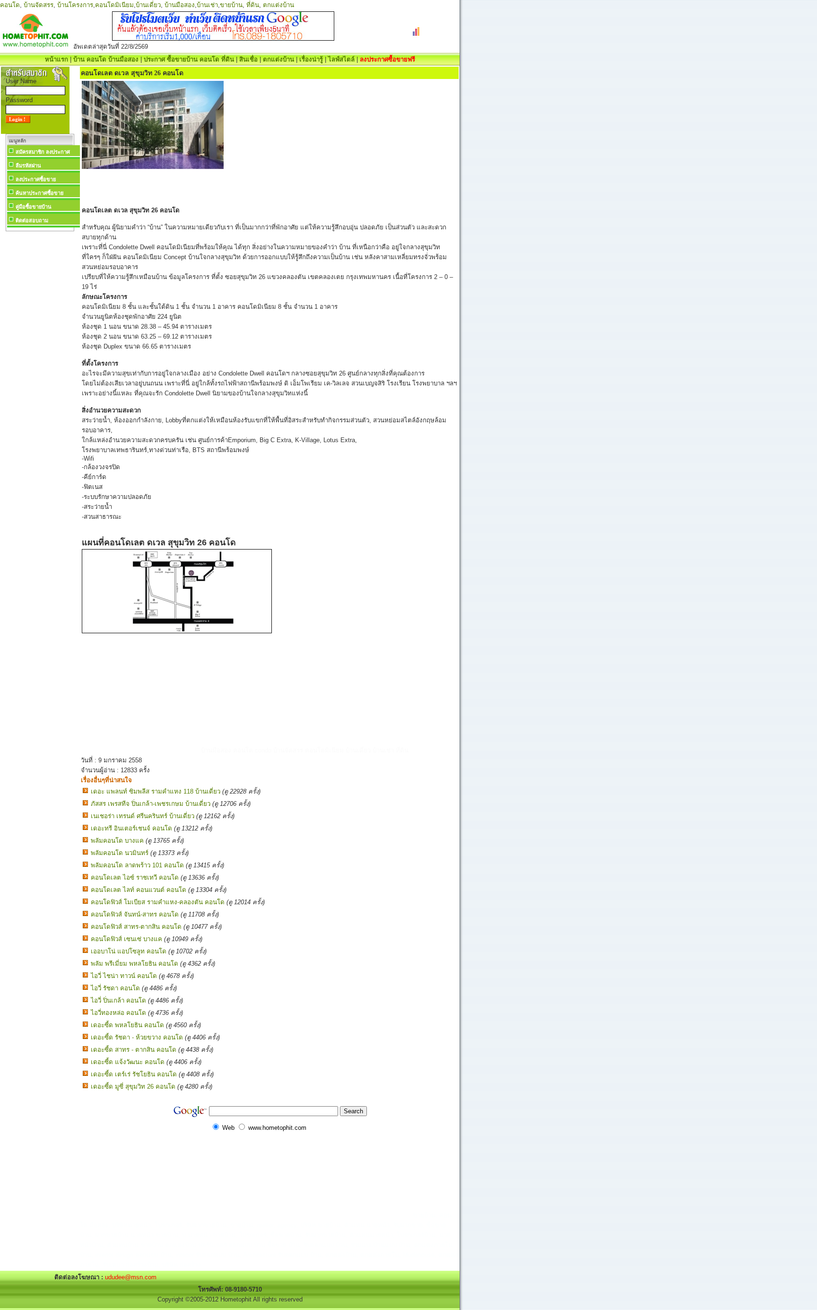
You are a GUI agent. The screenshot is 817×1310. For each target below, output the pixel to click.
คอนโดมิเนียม (114, 5)
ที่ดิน (252, 5)
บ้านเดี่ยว (148, 5)
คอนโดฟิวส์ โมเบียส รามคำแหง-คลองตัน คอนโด (158, 902)
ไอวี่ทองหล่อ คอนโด (118, 1012)
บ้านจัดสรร (38, 5)
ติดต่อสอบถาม (32, 220)
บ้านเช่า (207, 5)
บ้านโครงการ (75, 5)
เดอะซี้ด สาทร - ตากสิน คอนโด (133, 1049)
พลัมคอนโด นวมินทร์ (119, 852)
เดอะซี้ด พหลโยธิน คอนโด (127, 1025)
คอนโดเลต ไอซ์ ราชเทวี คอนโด (135, 877)
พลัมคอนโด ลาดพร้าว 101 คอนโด (137, 865)
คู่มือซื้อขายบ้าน (34, 207)
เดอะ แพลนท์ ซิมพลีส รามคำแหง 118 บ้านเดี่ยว (155, 791)
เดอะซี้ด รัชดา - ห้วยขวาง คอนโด (137, 1037)
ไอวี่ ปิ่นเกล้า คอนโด (118, 1000)
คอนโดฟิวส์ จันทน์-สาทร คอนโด (135, 914)
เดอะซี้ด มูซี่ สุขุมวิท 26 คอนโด (133, 1086)
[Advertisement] (40, 375)
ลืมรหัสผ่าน (28, 165)
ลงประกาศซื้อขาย (36, 179)
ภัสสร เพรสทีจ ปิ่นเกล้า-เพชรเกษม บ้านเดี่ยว (150, 803)
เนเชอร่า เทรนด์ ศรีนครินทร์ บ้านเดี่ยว (142, 816)
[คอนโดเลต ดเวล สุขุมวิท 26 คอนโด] (177, 631)
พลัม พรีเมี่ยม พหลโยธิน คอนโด (134, 963)
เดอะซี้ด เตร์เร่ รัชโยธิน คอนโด (134, 1074)
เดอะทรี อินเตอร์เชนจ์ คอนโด (131, 828)
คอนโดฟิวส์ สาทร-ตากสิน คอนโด (136, 926)
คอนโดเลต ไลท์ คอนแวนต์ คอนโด (138, 889)
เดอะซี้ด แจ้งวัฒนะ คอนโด (128, 1061)
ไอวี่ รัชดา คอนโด (115, 988)
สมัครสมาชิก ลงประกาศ (43, 152)
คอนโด (10, 5)
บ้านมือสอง (180, 5)
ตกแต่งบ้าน (278, 5)
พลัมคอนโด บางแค (117, 840)
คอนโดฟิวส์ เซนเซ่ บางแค (126, 939)
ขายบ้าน (231, 5)
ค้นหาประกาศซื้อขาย (39, 193)
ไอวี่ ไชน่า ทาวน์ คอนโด (124, 975)
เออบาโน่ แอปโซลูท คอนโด (128, 951)
